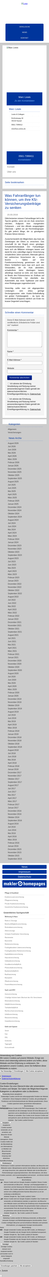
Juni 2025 (12, 488)
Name (10, 351)
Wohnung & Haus (11, 917)
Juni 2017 (12, 792)
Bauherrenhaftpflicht (12, 971)
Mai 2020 (12, 683)
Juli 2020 (12, 677)
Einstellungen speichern (9, 1266)
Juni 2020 (12, 680)
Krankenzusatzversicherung (14, 897)
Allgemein (12, 429)
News (24, 32)
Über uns (11, 172)
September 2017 (15, 782)
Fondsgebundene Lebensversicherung (18, 947)
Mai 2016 (12, 833)
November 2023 (14, 549)
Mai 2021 (12, 645)
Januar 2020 (13, 696)
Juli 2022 (12, 600)
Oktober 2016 (13, 817)
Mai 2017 (12, 795)
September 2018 (15, 747)
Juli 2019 (12, 715)
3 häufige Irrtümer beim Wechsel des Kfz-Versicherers (23, 997)
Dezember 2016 (14, 811)
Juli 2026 (12, 446)
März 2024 (12, 536)
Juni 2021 (12, 641)
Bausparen (8, 978)
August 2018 (13, 750)
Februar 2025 (13, 501)
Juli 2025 (12, 485)
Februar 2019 (13, 731)
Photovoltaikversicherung (13, 968)
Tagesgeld (8, 1044)
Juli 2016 (12, 827)
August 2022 (13, 597)
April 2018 (12, 763)
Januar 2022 (13, 619)
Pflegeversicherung (11, 900)
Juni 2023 (12, 565)
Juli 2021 (12, 638)
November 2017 (14, 776)
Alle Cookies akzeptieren (34, 1071)
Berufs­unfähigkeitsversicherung (15, 924)
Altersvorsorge (10, 931)
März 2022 (12, 613)
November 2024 (14, 510)
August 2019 (13, 712)
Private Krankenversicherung (15, 904)
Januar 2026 (13, 466)
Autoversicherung (11, 994)
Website (10, 368)
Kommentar (12, 330)
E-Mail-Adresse (14, 360)
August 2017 (13, 785)
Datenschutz (35, 394)
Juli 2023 (12, 562)
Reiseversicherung (11, 1018)
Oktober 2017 (13, 779)
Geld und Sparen (11, 1027)
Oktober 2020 (13, 667)
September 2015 (15, 859)
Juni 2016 (12, 830)
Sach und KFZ (10, 990)
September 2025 (15, 478)
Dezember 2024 (14, 507)
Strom (7, 1031)
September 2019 (15, 709)
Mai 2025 (12, 491)
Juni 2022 (12, 603)
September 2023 (15, 555)
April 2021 (12, 648)
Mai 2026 (12, 453)
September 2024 (15, 517)
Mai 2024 (12, 530)
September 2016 (15, 820)
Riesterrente (9, 937)
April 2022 (12, 609)
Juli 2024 (12, 523)
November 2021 (14, 625)
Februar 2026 (13, 462)
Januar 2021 (13, 657)
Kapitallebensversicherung (14, 954)
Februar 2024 (13, 539)
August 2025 (13, 482)
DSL (6, 1037)
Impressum (24, 872)
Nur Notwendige (6, 1071)
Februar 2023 (13, 578)
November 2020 (14, 664)
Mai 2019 (12, 721)
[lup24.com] (24, 4)
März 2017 (12, 801)
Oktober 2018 (13, 744)
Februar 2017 (13, 804)
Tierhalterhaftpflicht (11, 1007)
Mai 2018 (12, 760)
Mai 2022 (12, 606)
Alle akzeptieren (25, 1266)
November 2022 (14, 587)
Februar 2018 (13, 766)
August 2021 (13, 635)
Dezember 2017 (14, 773)
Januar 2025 (13, 504)
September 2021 (15, 632)
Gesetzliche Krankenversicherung (16, 907)
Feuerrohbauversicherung (13, 984)
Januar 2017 (13, 808)
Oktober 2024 (13, 514)
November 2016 (14, 814)
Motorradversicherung (12, 1001)
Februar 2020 (13, 693)
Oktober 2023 (13, 552)
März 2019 (12, 728)
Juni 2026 (12, 450)
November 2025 (14, 472)
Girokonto (8, 1041)
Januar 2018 (13, 769)
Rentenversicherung (11, 944)
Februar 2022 (13, 616)
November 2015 (14, 852)
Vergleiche (24, 27)
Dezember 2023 (14, 546)
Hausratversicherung (12, 957)
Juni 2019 (12, 718)
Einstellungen (18, 1071)
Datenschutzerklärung (11, 1079)
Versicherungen (14, 432)
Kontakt (24, 38)
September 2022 (15, 593)
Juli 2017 (12, 789)
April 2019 (12, 725)
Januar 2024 (13, 542)
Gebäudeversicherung (12, 961)
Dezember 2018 (14, 737)
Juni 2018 (12, 757)
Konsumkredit (9, 1047)
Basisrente (8, 941)
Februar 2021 (13, 654)
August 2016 (13, 824)
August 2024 (13, 520)
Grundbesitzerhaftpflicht (13, 964)
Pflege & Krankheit (11, 893)
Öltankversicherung (11, 981)
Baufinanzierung (10, 974)
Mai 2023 (12, 568)
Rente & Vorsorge (11, 921)
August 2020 (13, 673)
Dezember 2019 (14, 699)
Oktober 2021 (13, 629)
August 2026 (13, 443)
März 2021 (12, 651)
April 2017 (12, 798)
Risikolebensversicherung (13, 927)
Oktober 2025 (13, 475)
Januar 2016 (13, 846)
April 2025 (12, 494)
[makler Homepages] (24, 884)
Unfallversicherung (11, 1014)
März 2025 (12, 498)
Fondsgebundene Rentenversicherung (18, 951)
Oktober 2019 (13, 705)
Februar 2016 (13, 843)
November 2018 (14, 741)
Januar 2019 (13, 734)
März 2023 (12, 574)
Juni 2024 (12, 526)
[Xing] (24, 10)
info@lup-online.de (18, 129)
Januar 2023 (13, 581)
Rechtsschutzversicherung (14, 1011)
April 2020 (12, 686)
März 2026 (12, 459)
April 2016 (12, 836)
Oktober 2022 (13, 590)
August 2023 (13, 558)
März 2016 (12, 840)
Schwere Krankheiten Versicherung (17, 934)
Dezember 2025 (14, 469)
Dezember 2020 (14, 661)
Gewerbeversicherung (12, 1021)
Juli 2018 (12, 753)
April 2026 (12, 456)
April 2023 (12, 571)
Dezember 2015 (14, 849)
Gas (6, 1034)
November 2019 (14, 702)
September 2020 (15, 670)
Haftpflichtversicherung (13, 1004)
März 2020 (12, 689)
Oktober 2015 (13, 856)
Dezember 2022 (14, 584)
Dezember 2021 (14, 622)
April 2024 (12, 533)
